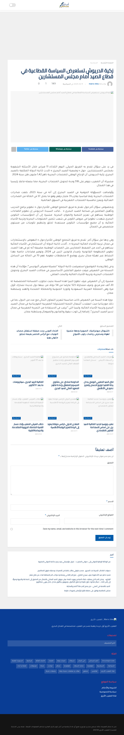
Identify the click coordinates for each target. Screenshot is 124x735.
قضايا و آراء (22, 666)
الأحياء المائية (40, 661)
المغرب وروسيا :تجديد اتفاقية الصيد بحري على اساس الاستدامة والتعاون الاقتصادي (99, 427)
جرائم (58, 666)
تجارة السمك (78, 666)
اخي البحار (81, 661)
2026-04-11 (110, 392)
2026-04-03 (74, 392)
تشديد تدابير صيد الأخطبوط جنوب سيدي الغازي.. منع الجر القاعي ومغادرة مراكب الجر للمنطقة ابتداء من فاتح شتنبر (70, 575)
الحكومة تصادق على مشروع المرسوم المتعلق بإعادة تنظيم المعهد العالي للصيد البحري (65, 385)
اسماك (71, 661)
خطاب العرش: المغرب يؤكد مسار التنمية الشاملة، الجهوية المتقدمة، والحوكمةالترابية (27, 427)
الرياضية (29, 661)
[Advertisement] (62, 33)
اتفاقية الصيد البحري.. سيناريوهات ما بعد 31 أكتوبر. (28, 383)
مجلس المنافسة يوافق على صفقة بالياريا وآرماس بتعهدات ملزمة (87, 590)
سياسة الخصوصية (108, 692)
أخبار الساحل (93, 661)
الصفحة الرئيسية (107, 63)
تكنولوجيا (67, 666)
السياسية (94, 63)
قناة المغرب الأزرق (107, 671)
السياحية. (111, 666)
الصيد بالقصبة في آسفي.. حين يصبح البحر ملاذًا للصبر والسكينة (89, 586)
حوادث (50, 666)
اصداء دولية (61, 661)
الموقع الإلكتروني (106, 515)
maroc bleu (94, 84)
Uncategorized (108, 661)
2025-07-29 (38, 434)
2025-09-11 (74, 431)
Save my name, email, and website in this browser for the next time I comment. (77, 529)
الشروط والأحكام (109, 688)
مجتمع (85, 671)
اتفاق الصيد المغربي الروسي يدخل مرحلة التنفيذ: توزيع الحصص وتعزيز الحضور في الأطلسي (99, 385)
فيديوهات (33, 666)
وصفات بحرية (50, 671)
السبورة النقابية (17, 661)
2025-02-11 (78, 84)
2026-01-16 (39, 389)
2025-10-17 (110, 434)
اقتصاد (51, 661)
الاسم (109, 501)
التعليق (110, 463)
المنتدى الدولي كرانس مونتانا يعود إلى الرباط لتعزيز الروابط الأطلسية (63, 425)
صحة (42, 666)
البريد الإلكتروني (52, 515)
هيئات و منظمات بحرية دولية (69, 671)
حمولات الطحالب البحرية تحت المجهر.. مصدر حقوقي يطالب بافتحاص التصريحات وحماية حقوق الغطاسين (74, 570)
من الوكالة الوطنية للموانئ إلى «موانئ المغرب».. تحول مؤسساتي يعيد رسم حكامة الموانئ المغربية (74, 561)
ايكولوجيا (90, 666)
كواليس (94, 671)
